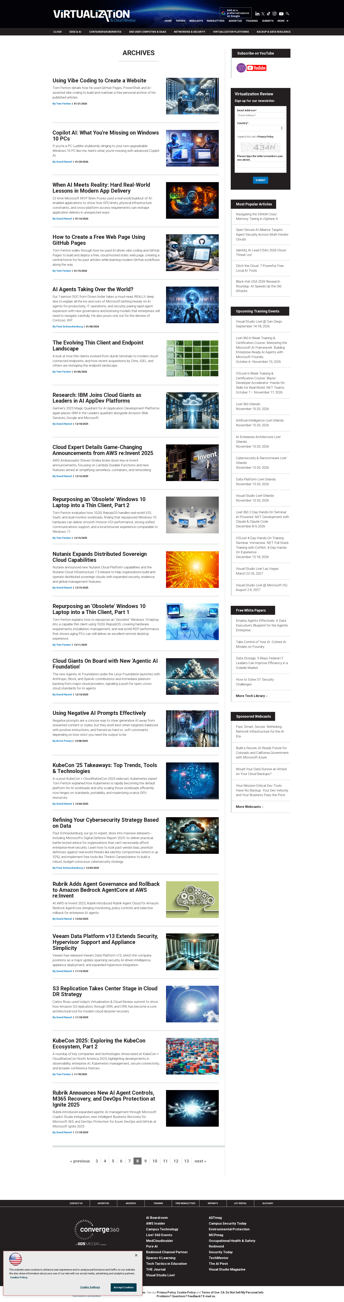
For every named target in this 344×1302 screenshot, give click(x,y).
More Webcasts (248, 807)
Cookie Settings (90, 1287)
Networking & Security (189, 31)
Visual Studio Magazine (227, 1269)
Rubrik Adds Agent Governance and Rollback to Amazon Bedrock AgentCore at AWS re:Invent (106, 890)
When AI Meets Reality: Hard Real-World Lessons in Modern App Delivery (101, 188)
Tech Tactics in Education (166, 1264)
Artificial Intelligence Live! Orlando (260, 420)
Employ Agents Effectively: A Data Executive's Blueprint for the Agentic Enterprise (262, 625)
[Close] (136, 1255)
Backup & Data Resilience (274, 31)
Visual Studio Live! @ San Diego (259, 321)
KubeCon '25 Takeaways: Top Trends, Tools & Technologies (105, 768)
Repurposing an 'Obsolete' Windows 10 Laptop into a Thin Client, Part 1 (99, 609)
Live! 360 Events (159, 1235)
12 (176, 1161)
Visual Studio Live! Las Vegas (257, 569)
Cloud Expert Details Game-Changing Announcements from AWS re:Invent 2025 (103, 450)
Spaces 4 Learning (160, 1258)
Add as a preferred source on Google (238, 13)
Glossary (267, 1203)
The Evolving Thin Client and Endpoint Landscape (98, 346)
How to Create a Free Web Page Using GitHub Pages (99, 240)
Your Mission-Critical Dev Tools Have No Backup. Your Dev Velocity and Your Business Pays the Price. (262, 790)
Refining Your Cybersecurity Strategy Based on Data (106, 823)
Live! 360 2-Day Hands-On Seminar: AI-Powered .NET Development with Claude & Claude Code (262, 517)
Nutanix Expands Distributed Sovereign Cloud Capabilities (100, 557)
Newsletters (215, 21)
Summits (268, 21)
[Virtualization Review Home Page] (94, 16)
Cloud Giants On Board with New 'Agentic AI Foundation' (105, 664)
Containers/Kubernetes (105, 31)
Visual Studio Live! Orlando (255, 496)
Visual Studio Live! (160, 1275)
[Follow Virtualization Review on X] (263, 14)
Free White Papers (251, 610)
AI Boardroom (157, 1218)
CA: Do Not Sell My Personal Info (242, 1292)
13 (186, 1161)
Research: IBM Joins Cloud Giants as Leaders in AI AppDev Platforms (97, 398)
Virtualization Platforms (231, 31)
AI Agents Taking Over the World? (93, 289)
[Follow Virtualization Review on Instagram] (275, 14)
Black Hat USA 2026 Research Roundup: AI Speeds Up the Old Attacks (258, 286)
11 (165, 1161)
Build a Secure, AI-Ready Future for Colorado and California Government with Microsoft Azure (262, 752)
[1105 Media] (90, 1244)
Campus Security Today (227, 1223)
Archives (131, 1203)
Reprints (213, 1203)
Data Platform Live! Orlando (256, 479)
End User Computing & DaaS (147, 31)
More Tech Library (250, 696)
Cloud (57, 31)
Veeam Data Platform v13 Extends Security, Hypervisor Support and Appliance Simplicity (105, 942)
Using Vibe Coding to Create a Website (99, 80)
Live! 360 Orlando (248, 404)
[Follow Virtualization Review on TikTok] (269, 14)
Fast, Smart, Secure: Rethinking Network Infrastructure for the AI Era (260, 731)
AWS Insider (155, 1223)
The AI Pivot (218, 1264)
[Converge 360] (96, 1230)
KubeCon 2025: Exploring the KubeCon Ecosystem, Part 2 (99, 1044)
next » (200, 1161)
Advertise (235, 21)
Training (252, 21)
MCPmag (216, 1235)
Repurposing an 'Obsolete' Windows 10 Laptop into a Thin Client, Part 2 (99, 502)
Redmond (216, 1246)
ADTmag (215, 1218)
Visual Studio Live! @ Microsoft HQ (261, 585)
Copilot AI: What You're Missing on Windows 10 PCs (106, 136)
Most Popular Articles (254, 204)
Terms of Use (210, 1292)
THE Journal (155, 1269)
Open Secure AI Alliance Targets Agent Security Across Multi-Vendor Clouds (262, 234)
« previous (80, 1161)
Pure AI (152, 1246)
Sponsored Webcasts (253, 716)
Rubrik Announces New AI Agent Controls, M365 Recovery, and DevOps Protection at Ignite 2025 (104, 1099)
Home (168, 21)
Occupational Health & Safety (232, 1241)
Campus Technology (162, 1229)
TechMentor (219, 1258)
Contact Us (76, 1203)
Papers (180, 21)
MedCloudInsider (159, 1241)
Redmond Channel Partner (167, 1252)
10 (154, 1161)
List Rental (240, 1203)
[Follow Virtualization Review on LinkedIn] (257, 14)
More (281, 21)
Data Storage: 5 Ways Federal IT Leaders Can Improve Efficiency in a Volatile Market (262, 663)
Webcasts (196, 21)
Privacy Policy (265, 136)
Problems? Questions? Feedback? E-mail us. (186, 1296)
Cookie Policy (186, 1292)
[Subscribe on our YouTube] (249, 71)
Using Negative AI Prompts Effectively (99, 713)
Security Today (221, 1252)
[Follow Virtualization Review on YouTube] (281, 14)
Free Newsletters (185, 1203)
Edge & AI (75, 31)
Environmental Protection (229, 1229)
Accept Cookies (124, 1287)
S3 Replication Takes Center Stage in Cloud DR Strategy (105, 991)
